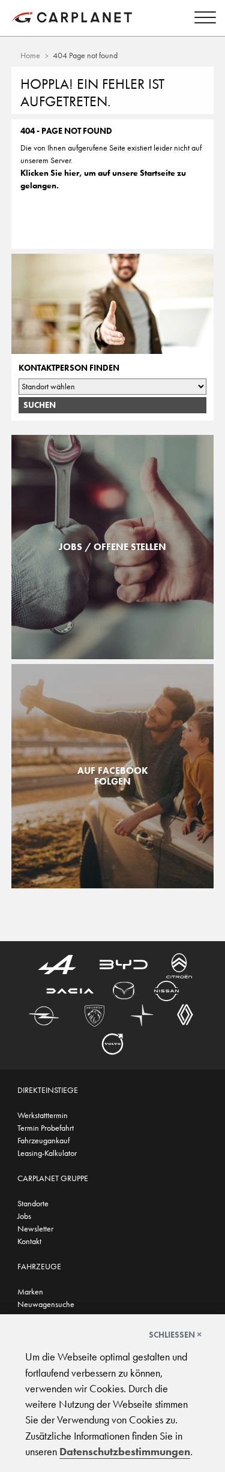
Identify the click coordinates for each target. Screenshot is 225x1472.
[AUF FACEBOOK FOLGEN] (112, 881)
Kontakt (29, 1241)
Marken (30, 1291)
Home (30, 55)
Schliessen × (175, 1334)
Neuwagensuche (45, 1304)
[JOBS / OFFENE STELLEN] (112, 652)
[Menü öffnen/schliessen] (202, 19)
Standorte (33, 1203)
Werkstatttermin (42, 1115)
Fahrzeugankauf (43, 1140)
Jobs (24, 1215)
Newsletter (35, 1228)
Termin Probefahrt (45, 1127)
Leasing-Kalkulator (47, 1152)
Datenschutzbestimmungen (124, 1451)
